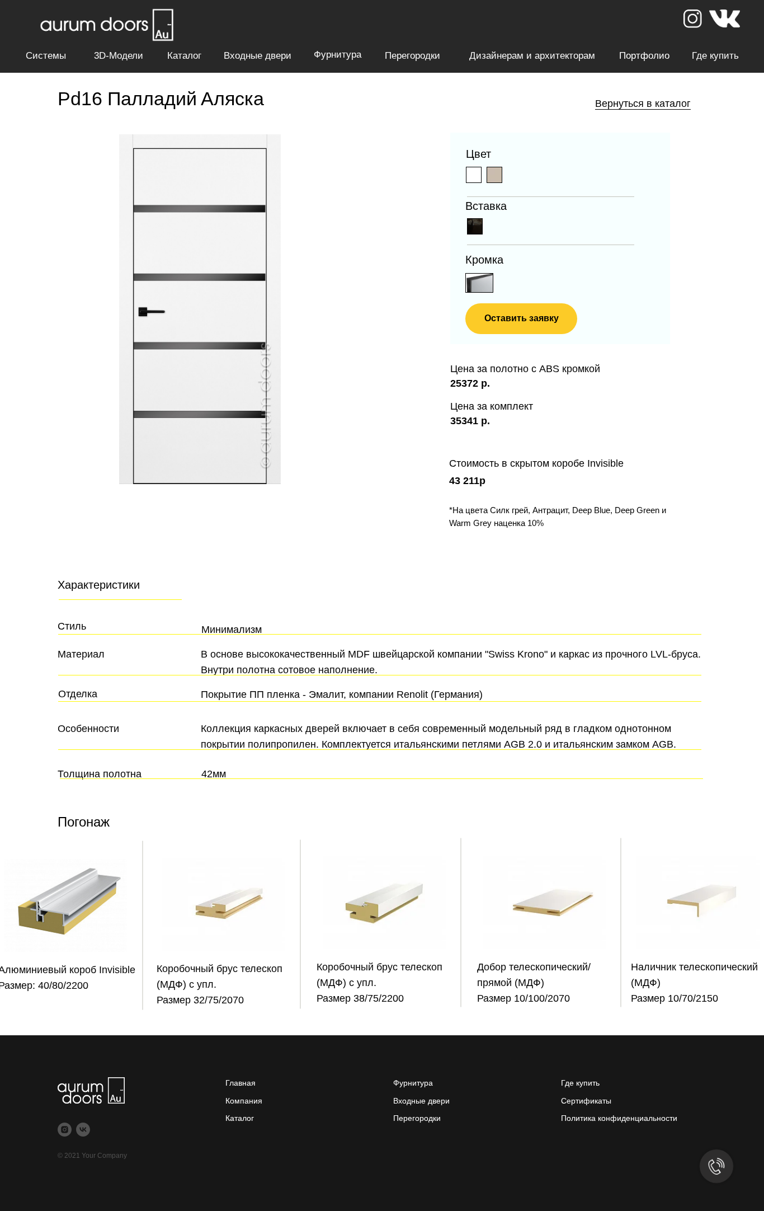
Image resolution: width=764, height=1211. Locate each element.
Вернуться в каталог (643, 103)
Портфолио (644, 55)
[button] (521, 318)
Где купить (715, 55)
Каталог (184, 55)
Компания (243, 1100)
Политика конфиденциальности (619, 1118)
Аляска (232, 98)
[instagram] (65, 1130)
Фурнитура (337, 54)
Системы (46, 55)
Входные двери (257, 55)
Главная (240, 1082)
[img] (494, 175)
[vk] (83, 1130)
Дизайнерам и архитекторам (532, 55)
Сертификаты (586, 1100)
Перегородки (412, 55)
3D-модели (118, 55)
